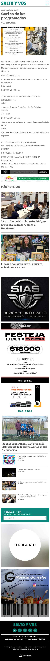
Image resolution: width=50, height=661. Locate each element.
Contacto (20, 639)
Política (25, 636)
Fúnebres (41, 639)
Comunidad (17, 636)
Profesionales (31, 639)
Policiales (33, 636)
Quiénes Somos (10, 639)
